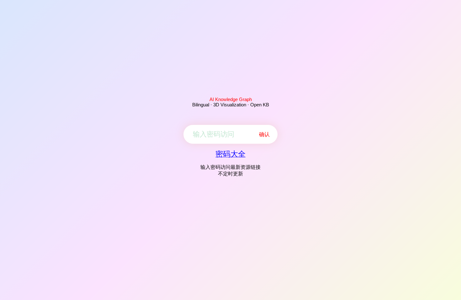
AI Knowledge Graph (230, 99)
